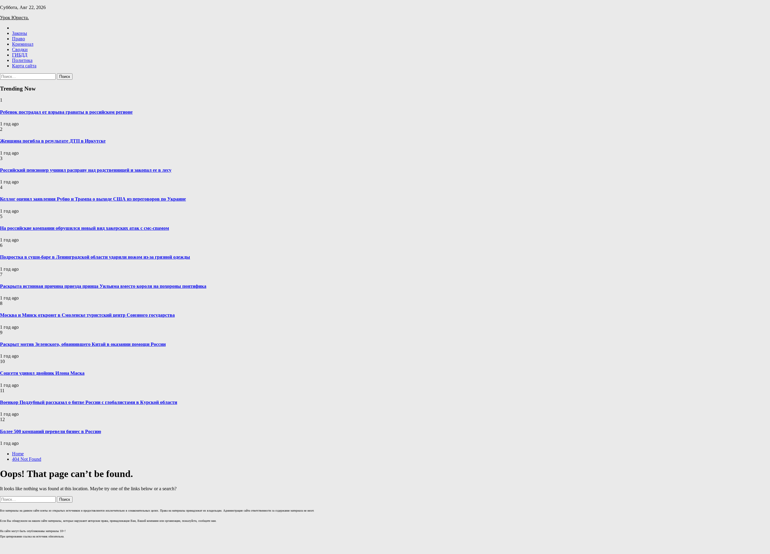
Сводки (20, 49)
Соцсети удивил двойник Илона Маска (42, 373)
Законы (19, 33)
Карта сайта (24, 65)
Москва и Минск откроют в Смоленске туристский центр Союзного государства (87, 315)
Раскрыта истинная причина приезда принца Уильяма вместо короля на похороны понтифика (103, 286)
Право (18, 38)
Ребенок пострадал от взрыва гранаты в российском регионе (66, 112)
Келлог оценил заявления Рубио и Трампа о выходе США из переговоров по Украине (93, 199)
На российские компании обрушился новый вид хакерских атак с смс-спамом (84, 228)
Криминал (22, 44)
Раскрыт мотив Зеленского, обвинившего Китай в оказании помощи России (83, 344)
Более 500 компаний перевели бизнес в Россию (50, 431)
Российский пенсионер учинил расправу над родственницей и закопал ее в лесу (85, 170)
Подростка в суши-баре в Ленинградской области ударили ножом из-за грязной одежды (95, 257)
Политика (22, 60)
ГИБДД (19, 54)
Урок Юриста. (14, 17)
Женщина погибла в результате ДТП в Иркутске (53, 140)
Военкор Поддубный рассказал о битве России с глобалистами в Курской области (88, 402)
